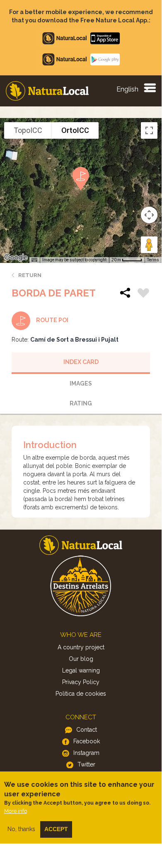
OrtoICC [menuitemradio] (75, 130)
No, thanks (21, 829)
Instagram (86, 753)
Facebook (86, 741)
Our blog (81, 659)
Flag (143, 294)
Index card (81, 362)
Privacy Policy (80, 682)
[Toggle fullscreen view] (149, 130)
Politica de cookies (81, 693)
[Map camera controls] (149, 215)
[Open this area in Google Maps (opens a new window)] (15, 257)
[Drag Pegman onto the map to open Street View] (149, 244)
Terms (153, 260)
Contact (86, 729)
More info (15, 811)
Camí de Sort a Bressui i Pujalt (74, 339)
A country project (81, 647)
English (127, 89)
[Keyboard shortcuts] (34, 260)
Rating (81, 403)
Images (81, 383)
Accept (56, 829)
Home (47, 91)
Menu (149, 87)
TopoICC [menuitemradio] (28, 130)
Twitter (86, 764)
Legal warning (81, 670)
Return (29, 275)
